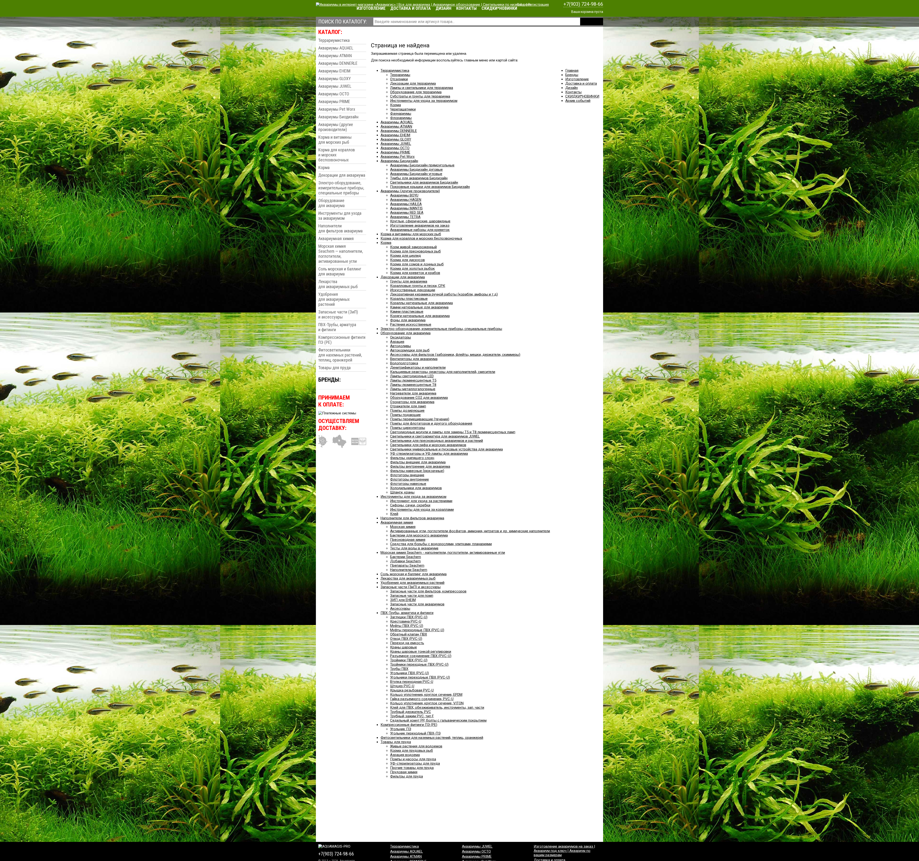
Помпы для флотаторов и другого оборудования (431, 423)
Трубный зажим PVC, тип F (412, 716)
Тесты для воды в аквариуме (414, 548)
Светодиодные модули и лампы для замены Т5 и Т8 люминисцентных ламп (452, 432)
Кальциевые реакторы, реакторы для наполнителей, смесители (442, 372)
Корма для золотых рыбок (412, 268)
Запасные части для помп (411, 595)
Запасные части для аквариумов (417, 604)
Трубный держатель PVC (410, 712)
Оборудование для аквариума (331, 203)
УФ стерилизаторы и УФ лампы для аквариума (429, 453)
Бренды (571, 75)
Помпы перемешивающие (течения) (419, 419)
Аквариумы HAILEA (406, 204)
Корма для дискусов (407, 260)
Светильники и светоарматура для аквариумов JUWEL (435, 436)
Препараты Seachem (407, 565)
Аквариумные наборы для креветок (420, 230)
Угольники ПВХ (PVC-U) (409, 673)
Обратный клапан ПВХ (408, 634)
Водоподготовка (404, 363)
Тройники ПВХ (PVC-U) (408, 660)
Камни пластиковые (406, 311)
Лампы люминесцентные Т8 (413, 385)
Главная (571, 70)
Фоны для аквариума (408, 320)
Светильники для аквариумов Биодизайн (424, 182)
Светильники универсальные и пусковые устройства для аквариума (446, 449)
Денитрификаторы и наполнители (418, 367)
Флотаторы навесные (408, 484)
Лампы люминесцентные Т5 (413, 380)
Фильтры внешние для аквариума (418, 462)
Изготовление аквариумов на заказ (419, 225)
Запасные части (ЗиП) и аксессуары (338, 314)
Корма (324, 167)
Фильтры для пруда (406, 776)
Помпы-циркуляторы (407, 428)
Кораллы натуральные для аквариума (421, 303)
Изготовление (371, 8)
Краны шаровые (403, 647)
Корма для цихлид (405, 255)
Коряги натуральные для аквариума (420, 316)
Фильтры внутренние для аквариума (420, 466)
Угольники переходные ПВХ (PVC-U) (420, 677)
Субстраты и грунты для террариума (420, 96)
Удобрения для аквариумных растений (334, 299)
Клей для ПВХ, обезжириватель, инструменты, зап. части (437, 707)
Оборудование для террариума (416, 92)
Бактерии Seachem (405, 557)
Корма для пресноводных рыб (415, 251)
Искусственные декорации (412, 290)
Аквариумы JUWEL (334, 86)
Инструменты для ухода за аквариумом (339, 216)
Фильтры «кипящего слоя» (412, 458)
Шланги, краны (402, 492)
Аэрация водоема (405, 755)
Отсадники (399, 79)
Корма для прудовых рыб (411, 750)
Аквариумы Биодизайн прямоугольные (422, 165)
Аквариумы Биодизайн (338, 116)
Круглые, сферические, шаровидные (420, 221)
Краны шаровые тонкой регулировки (420, 651)
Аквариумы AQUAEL (335, 47)
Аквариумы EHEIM (334, 70)
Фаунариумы (400, 113)
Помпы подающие (405, 415)
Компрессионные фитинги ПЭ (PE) (341, 340)
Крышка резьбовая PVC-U (412, 690)
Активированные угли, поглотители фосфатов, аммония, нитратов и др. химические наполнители (470, 531)
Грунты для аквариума (408, 281)
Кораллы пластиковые (409, 298)
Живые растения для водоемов (416, 746)
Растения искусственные (410, 324)
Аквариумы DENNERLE (338, 63)
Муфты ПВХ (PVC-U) (406, 626)
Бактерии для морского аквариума (419, 535)
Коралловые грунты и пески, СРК (417, 286)
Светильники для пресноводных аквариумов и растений (436, 441)
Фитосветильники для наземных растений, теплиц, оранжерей (340, 354)
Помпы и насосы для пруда (413, 759)
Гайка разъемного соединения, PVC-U (422, 699)
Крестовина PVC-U (405, 621)
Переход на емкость (407, 643)
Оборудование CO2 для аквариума (419, 397)
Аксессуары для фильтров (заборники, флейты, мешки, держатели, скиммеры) (455, 354)
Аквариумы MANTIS (406, 208)
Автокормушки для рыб (410, 350)
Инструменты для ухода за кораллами (422, 509)
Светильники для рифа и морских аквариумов (428, 445)
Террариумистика (334, 40)
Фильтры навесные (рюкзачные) (417, 471)
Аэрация (397, 342)
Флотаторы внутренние (409, 479)
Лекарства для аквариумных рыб (338, 284)
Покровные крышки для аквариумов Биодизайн (430, 187)
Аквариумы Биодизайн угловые (416, 174)
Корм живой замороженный (413, 247)
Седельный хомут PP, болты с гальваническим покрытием (438, 720)
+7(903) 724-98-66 (583, 4)
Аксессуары (400, 608)
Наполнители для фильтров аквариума (340, 228)
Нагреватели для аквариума (413, 393)
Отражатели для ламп (408, 406)
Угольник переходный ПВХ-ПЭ (415, 733)
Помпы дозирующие (407, 410)
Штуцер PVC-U (402, 686)
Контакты (466, 8)
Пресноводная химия (407, 539)
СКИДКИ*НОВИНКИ (499, 8)
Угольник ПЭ (400, 729)
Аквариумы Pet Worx (336, 109)
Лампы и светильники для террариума (421, 88)
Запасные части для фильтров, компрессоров (428, 591)
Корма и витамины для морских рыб (335, 140)
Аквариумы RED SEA (406, 212)
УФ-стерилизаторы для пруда (415, 763)
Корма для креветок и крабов (415, 273)
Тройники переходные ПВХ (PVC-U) (419, 664)
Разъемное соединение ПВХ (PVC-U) (420, 656)
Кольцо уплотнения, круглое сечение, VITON (427, 703)
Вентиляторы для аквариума (413, 359)
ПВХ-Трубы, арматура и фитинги (337, 327)
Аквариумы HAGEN (405, 199)
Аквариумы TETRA (405, 217)
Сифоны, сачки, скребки (410, 505)
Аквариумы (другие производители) (335, 127)
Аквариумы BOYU (404, 195)
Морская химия (402, 527)
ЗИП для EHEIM (403, 600)
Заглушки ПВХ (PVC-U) (408, 617)
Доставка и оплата (410, 8)
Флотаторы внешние (407, 475)
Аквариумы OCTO (333, 93)
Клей (394, 514)
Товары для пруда (334, 367)
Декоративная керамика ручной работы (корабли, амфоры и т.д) (444, 294)
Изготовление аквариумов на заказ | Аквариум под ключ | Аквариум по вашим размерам (564, 850)
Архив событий (577, 101)
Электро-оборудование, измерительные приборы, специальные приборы (341, 187)
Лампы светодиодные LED (412, 376)
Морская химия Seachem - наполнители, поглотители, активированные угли (443, 552)
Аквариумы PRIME (334, 101)
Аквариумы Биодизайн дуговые (416, 169)
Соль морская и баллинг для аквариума (339, 271)
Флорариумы (401, 118)
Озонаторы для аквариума (412, 402)
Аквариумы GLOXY (334, 78)
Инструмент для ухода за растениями (421, 501)
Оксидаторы (400, 337)
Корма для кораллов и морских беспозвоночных (336, 154)
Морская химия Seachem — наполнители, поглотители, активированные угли (340, 254)
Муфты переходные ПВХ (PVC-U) (417, 630)
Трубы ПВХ (399, 669)
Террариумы (400, 75)
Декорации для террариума (413, 83)
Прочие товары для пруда (412, 768)
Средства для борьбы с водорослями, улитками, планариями (441, 544)
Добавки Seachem (405, 561)
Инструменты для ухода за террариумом (423, 101)
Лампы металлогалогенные (412, 389)
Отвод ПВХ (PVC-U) (406, 638)
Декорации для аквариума (341, 175)
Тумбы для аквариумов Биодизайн (419, 178)
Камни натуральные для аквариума (419, 307)
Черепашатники (403, 109)
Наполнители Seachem (408, 570)
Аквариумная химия (336, 238)
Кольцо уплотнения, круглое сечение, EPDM (426, 694)
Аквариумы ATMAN (335, 55)
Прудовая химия (403, 772)
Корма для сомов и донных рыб (417, 264)
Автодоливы (400, 346)
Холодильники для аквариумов (416, 488)
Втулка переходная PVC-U (411, 682)
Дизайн (443, 8)
